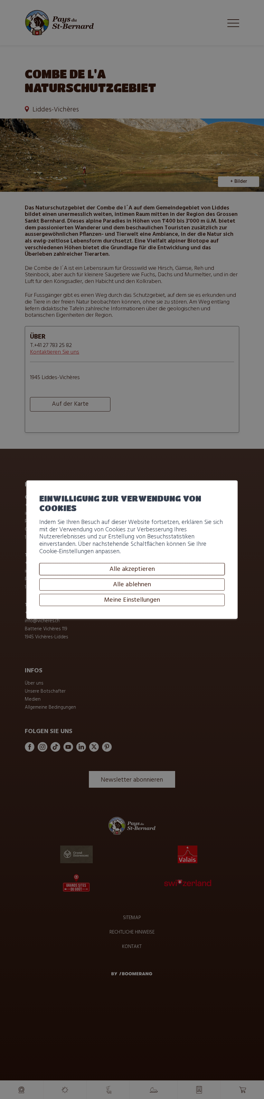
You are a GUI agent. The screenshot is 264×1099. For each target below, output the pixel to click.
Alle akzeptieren (132, 569)
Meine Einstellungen (132, 600)
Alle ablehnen (132, 585)
